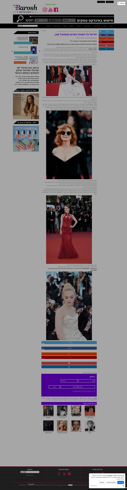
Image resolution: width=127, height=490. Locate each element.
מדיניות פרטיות (93, 485)
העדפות (102, 482)
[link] (123, 486)
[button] (121, 3)
